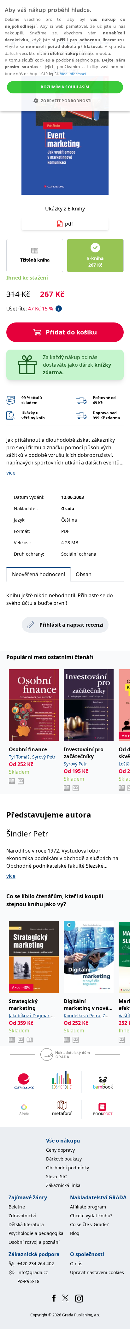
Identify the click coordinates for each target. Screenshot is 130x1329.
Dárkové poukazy (64, 1159)
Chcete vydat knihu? (91, 1216)
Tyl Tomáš (19, 757)
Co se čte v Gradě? (89, 1224)
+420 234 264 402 (35, 1264)
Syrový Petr (44, 757)
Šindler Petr (27, 833)
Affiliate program (88, 1207)
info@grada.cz (32, 1272)
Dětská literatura (26, 1224)
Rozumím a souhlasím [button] (65, 87)
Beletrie (17, 1207)
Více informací (73, 73)
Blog (75, 1233)
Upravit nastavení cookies (97, 1272)
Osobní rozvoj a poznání (34, 1242)
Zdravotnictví (22, 1216)
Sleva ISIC (56, 1176)
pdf (69, 223)
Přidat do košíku (71, 332)
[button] (65, 100)
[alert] (65, 55)
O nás (76, 1264)
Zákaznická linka (63, 1185)
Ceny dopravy (60, 1150)
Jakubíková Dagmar (29, 1016)
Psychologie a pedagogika (36, 1233)
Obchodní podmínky (67, 1168)
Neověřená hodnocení (38, 574)
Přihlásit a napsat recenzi (71, 624)
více (10, 472)
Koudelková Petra (82, 1016)
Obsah (84, 574)
